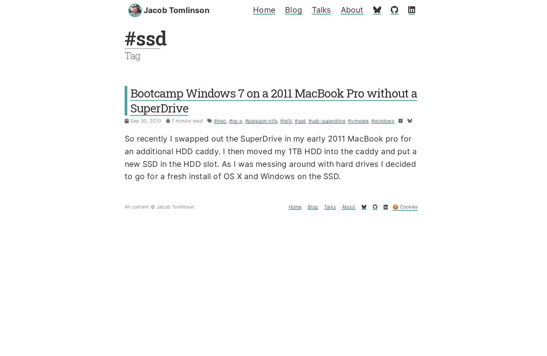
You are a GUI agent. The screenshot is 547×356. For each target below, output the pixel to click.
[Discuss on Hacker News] (401, 121)
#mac (220, 121)
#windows (382, 121)
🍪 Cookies (405, 207)
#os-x (235, 121)
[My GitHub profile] (394, 10)
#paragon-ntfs (261, 121)
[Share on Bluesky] (409, 121)
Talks (321, 10)
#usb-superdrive (326, 121)
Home (264, 10)
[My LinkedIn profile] (411, 10)
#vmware (358, 121)
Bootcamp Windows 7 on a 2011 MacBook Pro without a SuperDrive (273, 100)
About (352, 10)
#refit (286, 121)
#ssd (300, 121)
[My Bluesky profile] (377, 10)
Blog (293, 10)
